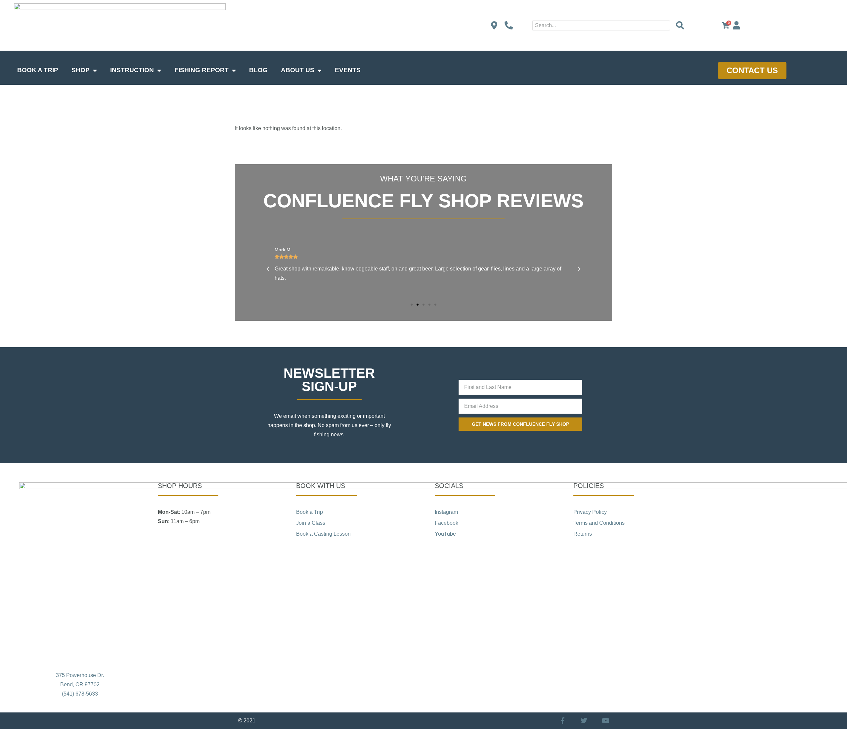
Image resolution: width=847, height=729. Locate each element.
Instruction (132, 70)
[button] (268, 269)
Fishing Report (201, 70)
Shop (80, 70)
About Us (297, 70)
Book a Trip (37, 70)
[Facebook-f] (562, 720)
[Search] (680, 25)
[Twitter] (584, 720)
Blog (258, 70)
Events (348, 70)
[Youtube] (605, 720)
